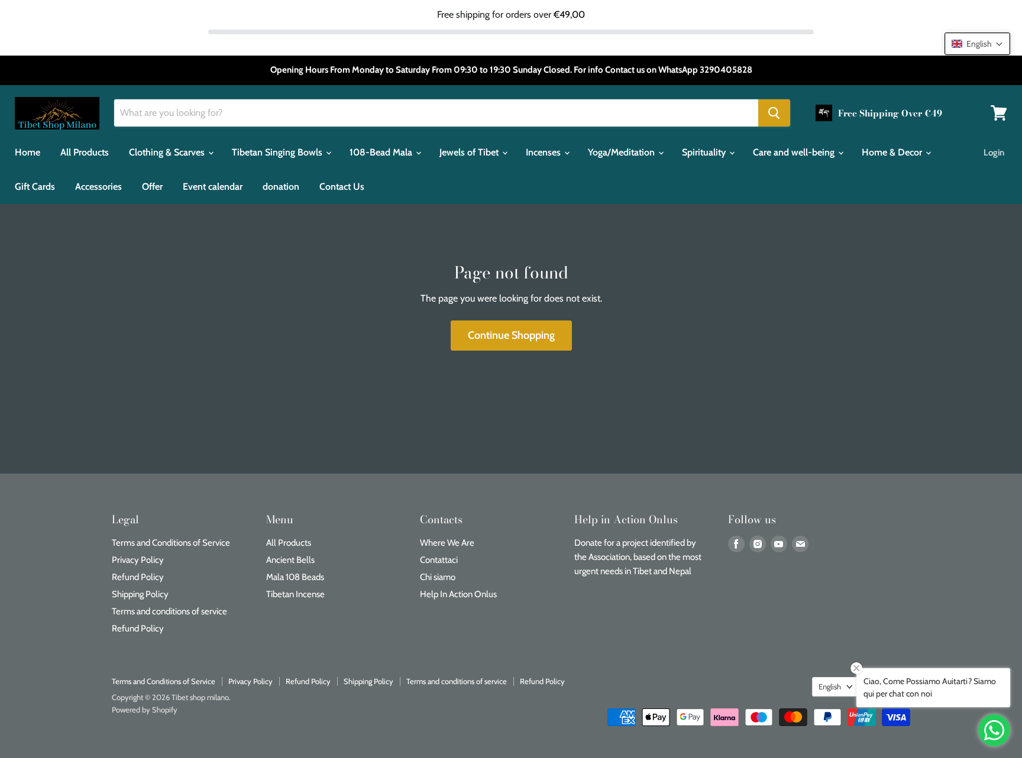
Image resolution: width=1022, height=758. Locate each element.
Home (27, 152)
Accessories (98, 186)
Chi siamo (437, 577)
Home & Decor (893, 152)
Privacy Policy (138, 560)
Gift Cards (35, 186)
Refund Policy (138, 577)
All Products (84, 152)
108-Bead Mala (382, 152)
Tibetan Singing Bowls (278, 152)
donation (281, 186)
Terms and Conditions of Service (171, 542)
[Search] (774, 113)
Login (994, 152)
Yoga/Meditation (622, 152)
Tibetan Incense (295, 594)
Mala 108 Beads (295, 577)
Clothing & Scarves (168, 152)
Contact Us (341, 186)
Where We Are (447, 542)
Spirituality (705, 152)
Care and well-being (795, 152)
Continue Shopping (511, 335)
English (830, 686)
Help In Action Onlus (458, 594)
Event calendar (212, 186)
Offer (152, 186)
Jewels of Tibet (470, 152)
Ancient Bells (290, 560)
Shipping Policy (140, 594)
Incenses (544, 152)
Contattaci (439, 560)
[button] (977, 43)
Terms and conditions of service (169, 611)
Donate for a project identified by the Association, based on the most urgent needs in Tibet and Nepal (637, 556)
